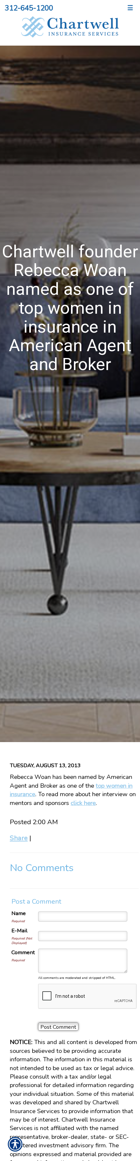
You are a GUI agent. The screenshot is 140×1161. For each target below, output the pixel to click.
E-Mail (19, 930)
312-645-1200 (29, 8)
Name (18, 913)
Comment (23, 952)
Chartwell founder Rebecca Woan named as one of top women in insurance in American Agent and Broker (70, 308)
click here (83, 803)
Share (19, 837)
